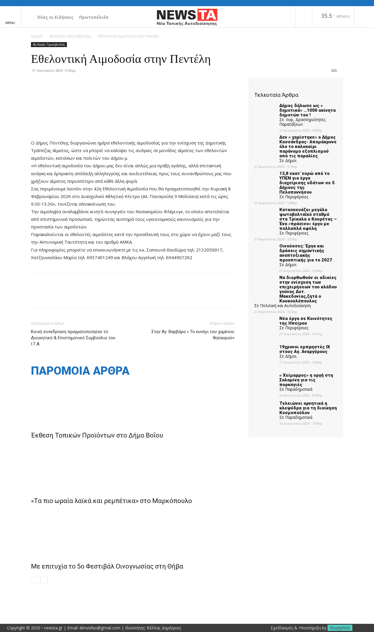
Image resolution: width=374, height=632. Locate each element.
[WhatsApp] (77, 296)
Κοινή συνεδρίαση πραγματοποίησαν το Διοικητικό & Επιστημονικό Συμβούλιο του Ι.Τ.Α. (73, 338)
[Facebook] (303, 17)
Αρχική (37, 36)
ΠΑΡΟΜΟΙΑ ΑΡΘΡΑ (80, 371)
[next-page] (44, 580)
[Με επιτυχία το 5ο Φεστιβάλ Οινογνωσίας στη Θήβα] (132, 532)
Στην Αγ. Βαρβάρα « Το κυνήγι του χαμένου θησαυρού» (192, 334)
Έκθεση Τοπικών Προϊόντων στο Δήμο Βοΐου (97, 435)
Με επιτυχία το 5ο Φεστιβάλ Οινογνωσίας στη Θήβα (107, 566)
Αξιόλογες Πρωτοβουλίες (70, 36)
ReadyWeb (340, 628)
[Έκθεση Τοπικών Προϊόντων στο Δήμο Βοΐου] (132, 401)
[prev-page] (34, 580)
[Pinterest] (64, 296)
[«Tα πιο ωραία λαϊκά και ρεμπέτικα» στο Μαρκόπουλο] (132, 467)
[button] (364, 17)
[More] (91, 296)
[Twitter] (50, 296)
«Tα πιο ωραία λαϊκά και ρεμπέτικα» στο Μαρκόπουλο (111, 500)
